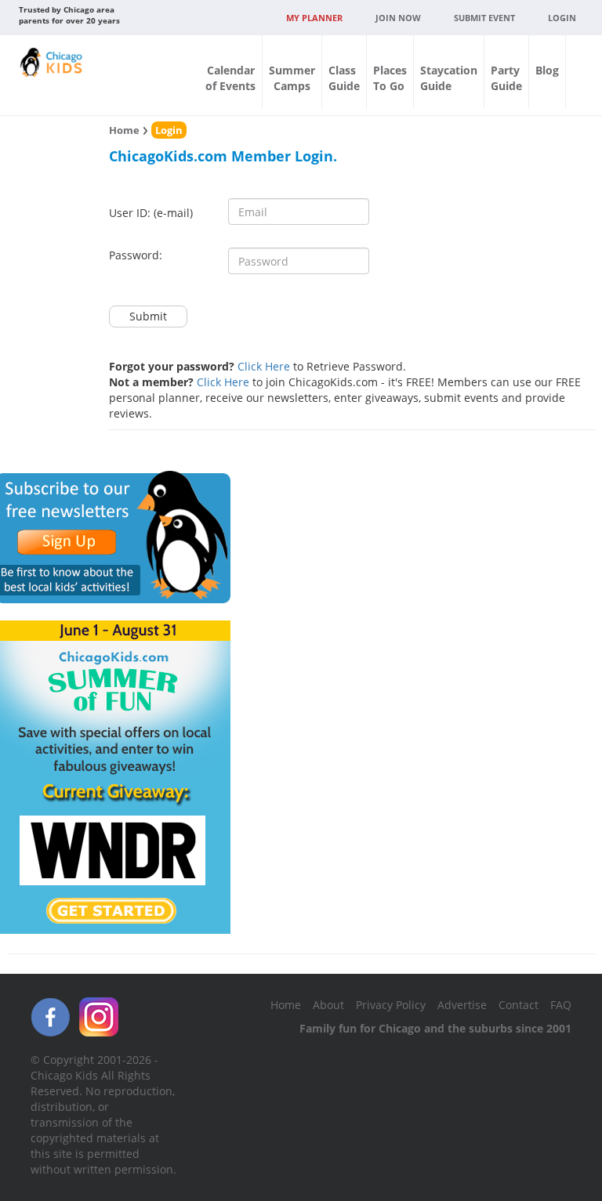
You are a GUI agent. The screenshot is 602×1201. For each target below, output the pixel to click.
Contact (519, 1004)
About (328, 1004)
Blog (547, 70)
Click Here (264, 366)
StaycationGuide (448, 78)
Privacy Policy (391, 1004)
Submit (148, 316)
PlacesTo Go (390, 78)
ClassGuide (344, 78)
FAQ (560, 1004)
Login (562, 18)
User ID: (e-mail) (151, 212)
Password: (135, 255)
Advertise (462, 1004)
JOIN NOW (398, 18)
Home (124, 130)
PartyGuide (506, 78)
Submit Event (484, 18)
